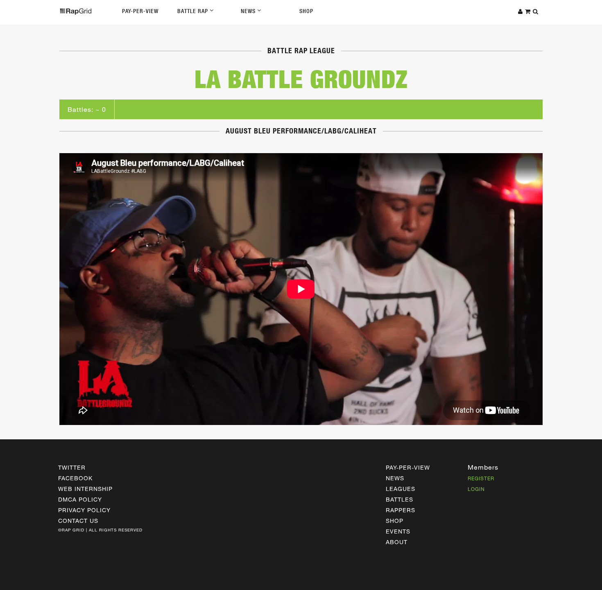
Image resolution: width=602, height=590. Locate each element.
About (396, 541)
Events (398, 531)
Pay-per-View (408, 467)
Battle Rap (193, 11)
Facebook (75, 478)
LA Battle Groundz (301, 79)
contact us (78, 520)
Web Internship (85, 488)
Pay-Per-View (140, 11)
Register (481, 478)
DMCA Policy (80, 499)
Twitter (72, 467)
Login (476, 489)
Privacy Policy (84, 509)
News (249, 11)
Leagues (400, 488)
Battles (399, 499)
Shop (306, 11)
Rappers (400, 509)
